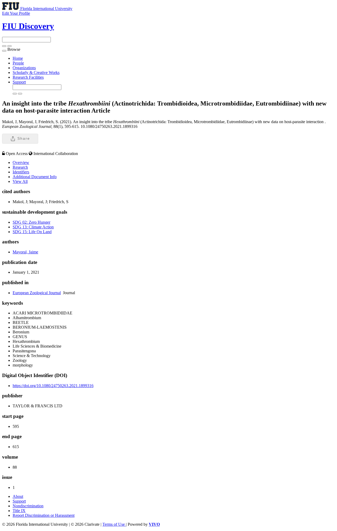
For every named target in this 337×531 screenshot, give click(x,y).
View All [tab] (20, 181)
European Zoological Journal (37, 292)
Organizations (24, 68)
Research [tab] (20, 167)
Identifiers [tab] (21, 172)
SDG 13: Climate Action (33, 227)
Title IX (19, 510)
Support (19, 82)
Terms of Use (114, 524)
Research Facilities (28, 77)
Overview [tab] (21, 162)
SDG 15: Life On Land (32, 231)
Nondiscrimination (28, 506)
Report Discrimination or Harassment (44, 515)
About (18, 496)
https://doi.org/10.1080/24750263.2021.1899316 (53, 385)
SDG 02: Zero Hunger (31, 222)
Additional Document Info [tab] (35, 176)
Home (18, 58)
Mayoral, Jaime (25, 252)
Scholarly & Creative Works (36, 72)
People (18, 63)
